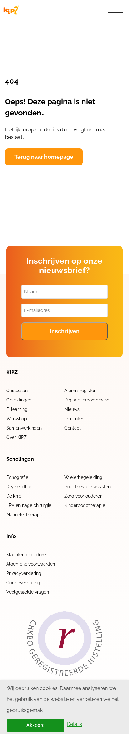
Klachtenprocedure (26, 554)
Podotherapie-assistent (88, 486)
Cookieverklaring (23, 582)
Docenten (74, 418)
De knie (13, 495)
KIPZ (12, 372)
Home (15, 24)
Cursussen (17, 390)
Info (11, 536)
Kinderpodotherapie (84, 505)
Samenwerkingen (24, 427)
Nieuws (72, 409)
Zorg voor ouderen (83, 495)
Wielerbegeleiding (83, 477)
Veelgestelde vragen (27, 592)
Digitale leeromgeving (87, 399)
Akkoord (35, 725)
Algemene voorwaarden (30, 563)
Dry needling (19, 486)
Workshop (16, 418)
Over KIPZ (16, 437)
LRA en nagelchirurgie (28, 505)
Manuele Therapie (24, 514)
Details (74, 724)
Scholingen (20, 459)
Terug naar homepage (43, 156)
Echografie (17, 477)
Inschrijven (65, 331)
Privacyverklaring (23, 573)
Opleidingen (18, 399)
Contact (72, 427)
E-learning (17, 409)
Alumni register (79, 390)
